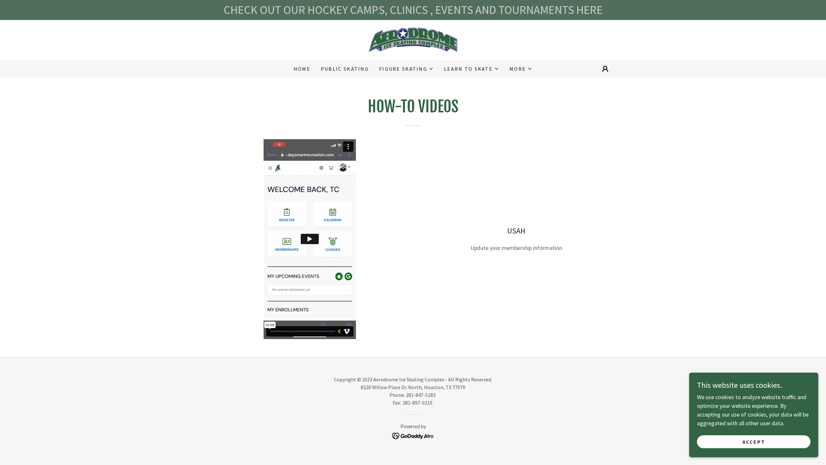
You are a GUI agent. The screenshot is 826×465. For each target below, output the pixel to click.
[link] (413, 39)
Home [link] (302, 69)
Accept (753, 442)
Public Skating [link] (345, 69)
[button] (406, 69)
